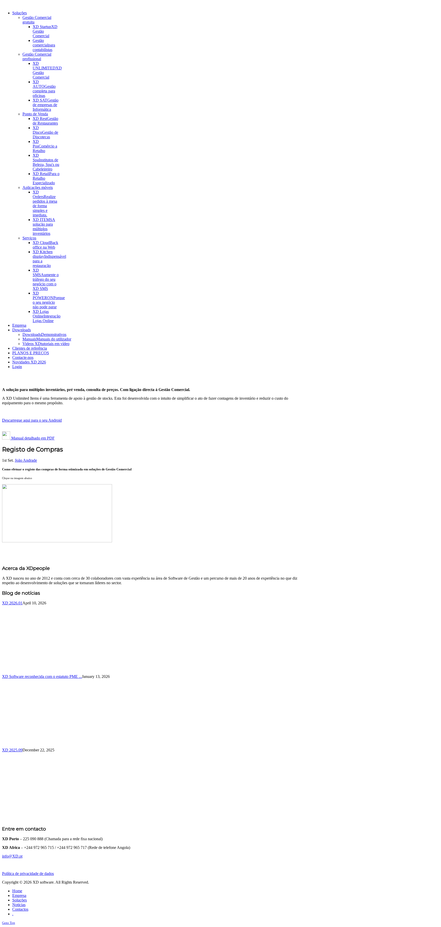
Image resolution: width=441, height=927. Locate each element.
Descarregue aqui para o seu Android (32, 420)
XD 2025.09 (12, 750)
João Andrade (26, 460)
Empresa (19, 895)
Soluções (19, 900)
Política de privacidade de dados (28, 873)
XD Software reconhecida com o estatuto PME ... (42, 676)
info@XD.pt (12, 856)
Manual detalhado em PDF (32, 438)
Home (17, 891)
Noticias (19, 904)
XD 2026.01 (12, 603)
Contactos (20, 909)
